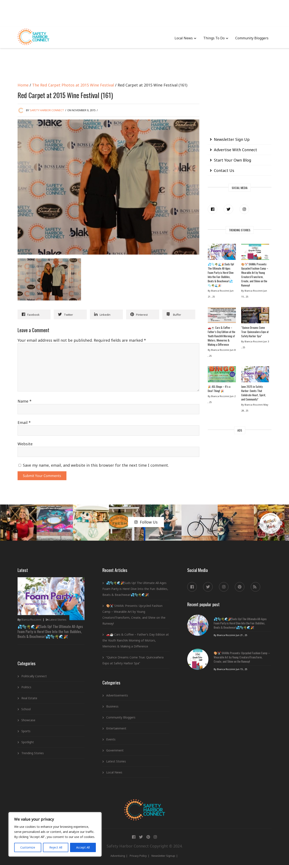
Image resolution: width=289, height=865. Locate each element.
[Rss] (255, 587)
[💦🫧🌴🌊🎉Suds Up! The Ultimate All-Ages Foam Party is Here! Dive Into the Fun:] (222, 253)
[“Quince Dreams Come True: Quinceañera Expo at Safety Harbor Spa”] (255, 316)
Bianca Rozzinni (31, 619)
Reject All (55, 847)
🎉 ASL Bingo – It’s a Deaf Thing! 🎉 (219, 388)
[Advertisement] (144, 12)
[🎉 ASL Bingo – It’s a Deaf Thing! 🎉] (222, 375)
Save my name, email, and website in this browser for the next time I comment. (96, 465)
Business (112, 706)
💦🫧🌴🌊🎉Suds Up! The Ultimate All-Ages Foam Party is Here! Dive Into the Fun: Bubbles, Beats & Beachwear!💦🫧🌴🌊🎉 (221, 274)
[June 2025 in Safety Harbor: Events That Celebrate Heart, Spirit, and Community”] (255, 375)
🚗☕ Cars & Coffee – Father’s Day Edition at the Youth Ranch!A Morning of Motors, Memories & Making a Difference (221, 336)
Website (25, 443)
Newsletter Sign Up (232, 139)
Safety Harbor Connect (47, 110)
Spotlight (27, 742)
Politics (26, 687)
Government (115, 750)
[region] (55, 834)
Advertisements (117, 695)
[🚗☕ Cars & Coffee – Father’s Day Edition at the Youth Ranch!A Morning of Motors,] (222, 316)
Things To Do (214, 38)
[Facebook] (212, 209)
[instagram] (244, 209)
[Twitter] (228, 209)
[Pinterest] (239, 587)
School (26, 709)
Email (24, 422)
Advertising (117, 856)
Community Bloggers (251, 38)
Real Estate (29, 698)
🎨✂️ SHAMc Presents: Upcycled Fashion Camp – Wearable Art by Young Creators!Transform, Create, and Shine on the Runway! (254, 274)
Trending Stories (32, 753)
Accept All (83, 847)
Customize (27, 847)
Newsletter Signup (163, 856)
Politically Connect (34, 676)
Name (25, 401)
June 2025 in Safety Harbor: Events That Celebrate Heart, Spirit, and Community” (253, 392)
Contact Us (224, 170)
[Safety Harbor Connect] (144, 804)
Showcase (28, 720)
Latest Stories (57, 619)
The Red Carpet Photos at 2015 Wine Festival (73, 85)
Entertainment (116, 728)
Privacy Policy (138, 856)
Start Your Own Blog (232, 160)
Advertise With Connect (235, 149)
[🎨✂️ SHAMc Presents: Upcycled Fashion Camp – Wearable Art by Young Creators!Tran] (255, 253)
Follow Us (149, 522)
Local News (184, 38)
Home (23, 85)
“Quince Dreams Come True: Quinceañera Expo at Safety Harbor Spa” (255, 331)
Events (111, 739)
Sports (25, 731)
